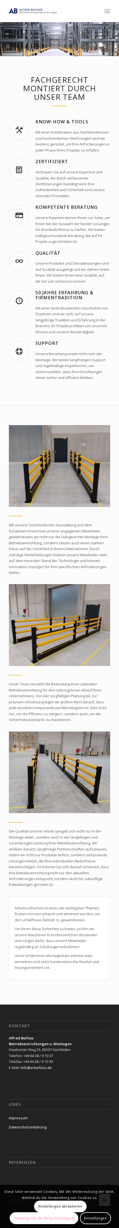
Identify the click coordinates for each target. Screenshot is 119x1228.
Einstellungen (95, 1218)
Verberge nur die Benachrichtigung (44, 1218)
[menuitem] (107, 11)
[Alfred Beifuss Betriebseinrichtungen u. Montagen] (49, 11)
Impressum (18, 1117)
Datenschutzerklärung (27, 1127)
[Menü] (107, 11)
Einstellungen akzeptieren (60, 1206)
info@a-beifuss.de (36, 1067)
